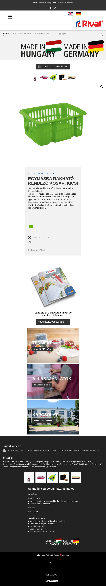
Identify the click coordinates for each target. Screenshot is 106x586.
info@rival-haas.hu (65, 2)
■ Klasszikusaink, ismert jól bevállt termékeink (47, 521)
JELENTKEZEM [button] (42, 385)
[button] (51, 8)
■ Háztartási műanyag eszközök (41, 523)
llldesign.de (68, 555)
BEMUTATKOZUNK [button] (44, 420)
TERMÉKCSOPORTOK (36, 518)
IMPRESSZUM (51, 575)
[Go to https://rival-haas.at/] (78, 13)
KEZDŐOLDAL (33, 494)
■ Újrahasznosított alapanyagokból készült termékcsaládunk (53, 501)
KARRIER (31, 507)
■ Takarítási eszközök (37, 526)
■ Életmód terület (35, 529)
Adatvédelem (52, 581)
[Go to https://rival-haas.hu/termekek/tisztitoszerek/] (53, 77)
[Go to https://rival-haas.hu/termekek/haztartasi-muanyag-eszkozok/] (44, 77)
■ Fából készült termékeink (39, 503)
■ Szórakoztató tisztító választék (41, 531)
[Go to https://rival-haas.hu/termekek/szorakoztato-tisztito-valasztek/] (72, 77)
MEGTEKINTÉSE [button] (42, 349)
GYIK (52, 568)
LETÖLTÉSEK (52, 562)
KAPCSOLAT (33, 511)
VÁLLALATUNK (34, 498)
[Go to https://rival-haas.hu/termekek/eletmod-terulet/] (62, 77)
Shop (12, 33)
